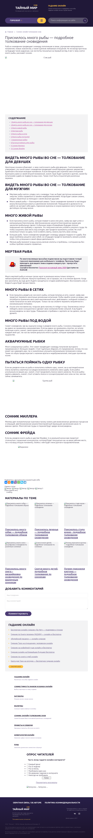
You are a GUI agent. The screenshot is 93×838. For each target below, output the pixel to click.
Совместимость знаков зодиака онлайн (33, 686)
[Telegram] (25, 482)
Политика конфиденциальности (62, 803)
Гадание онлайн (57, 6)
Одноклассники (79, 813)
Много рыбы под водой (20, 137)
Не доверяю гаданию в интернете (43, 773)
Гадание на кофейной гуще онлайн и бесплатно (31, 648)
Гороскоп (15, 20)
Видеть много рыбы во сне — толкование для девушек (32, 122)
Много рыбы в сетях (19, 134)
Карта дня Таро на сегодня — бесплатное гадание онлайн (35, 661)
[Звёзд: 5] (39, 488)
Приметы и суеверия (23, 725)
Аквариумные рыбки (19, 140)
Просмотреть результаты (46, 782)
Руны (16, 745)
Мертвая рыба (17, 131)
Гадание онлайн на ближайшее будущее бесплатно (33, 652)
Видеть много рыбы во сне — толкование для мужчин (31, 125)
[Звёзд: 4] (31, 488)
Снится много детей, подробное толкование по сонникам (46, 572)
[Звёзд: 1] (8, 488)
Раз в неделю (34, 767)
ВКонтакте (75, 813)
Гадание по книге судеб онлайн (24, 657)
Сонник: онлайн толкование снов (30, 716)
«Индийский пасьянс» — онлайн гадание (28, 639)
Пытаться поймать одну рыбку (22, 143)
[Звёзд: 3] (24, 488)
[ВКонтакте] (6, 482)
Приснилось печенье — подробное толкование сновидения (46, 533)
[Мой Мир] (12, 482)
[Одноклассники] (9, 482)
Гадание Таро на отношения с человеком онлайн (32, 643)
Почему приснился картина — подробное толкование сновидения (74, 574)
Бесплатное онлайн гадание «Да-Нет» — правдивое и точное (37, 630)
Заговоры (19, 696)
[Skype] (21, 482)
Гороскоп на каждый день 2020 (52, 268)
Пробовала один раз (37, 771)
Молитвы (18, 706)
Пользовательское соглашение (21, 819)
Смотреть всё (16, 666)
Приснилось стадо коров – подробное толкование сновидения (75, 533)
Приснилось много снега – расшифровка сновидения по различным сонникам (15, 575)
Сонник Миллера (18, 146)
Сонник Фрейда (18, 149)
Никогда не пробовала (38, 775)
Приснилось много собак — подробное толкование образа (16, 532)
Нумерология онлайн (24, 735)
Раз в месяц (33, 769)
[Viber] (15, 482)
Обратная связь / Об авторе (27, 803)
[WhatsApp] (18, 482)
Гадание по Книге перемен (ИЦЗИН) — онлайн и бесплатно (36, 634)
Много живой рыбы (19, 128)
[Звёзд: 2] (16, 488)
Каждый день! (34, 764)
